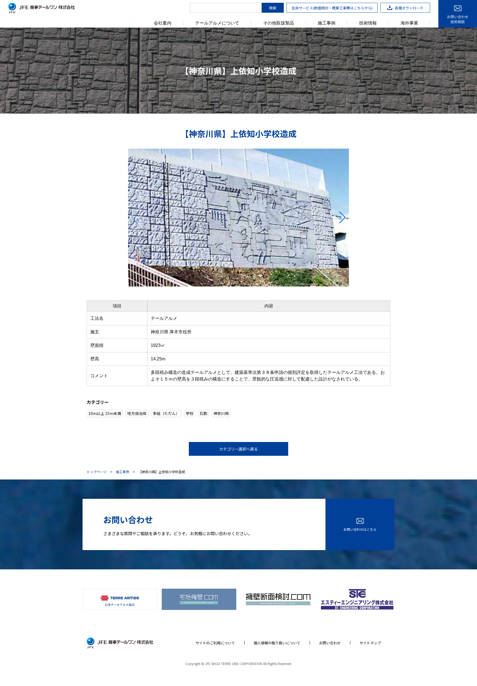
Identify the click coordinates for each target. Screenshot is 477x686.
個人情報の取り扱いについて (277, 643)
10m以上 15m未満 (104, 413)
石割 (203, 413)
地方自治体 (137, 413)
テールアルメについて (217, 23)
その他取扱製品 (278, 23)
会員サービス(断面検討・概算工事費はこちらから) (332, 7)
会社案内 (162, 23)
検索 (272, 7)
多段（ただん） (166, 413)
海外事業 (409, 23)
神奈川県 (221, 413)
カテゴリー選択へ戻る (238, 449)
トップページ (97, 471)
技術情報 (368, 23)
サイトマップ (370, 643)
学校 (190, 413)
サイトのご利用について (215, 643)
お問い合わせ (330, 643)
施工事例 (326, 23)
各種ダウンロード (409, 7)
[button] (134, 217)
